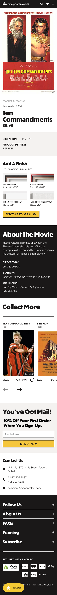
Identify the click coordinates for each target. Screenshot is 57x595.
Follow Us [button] (12, 504)
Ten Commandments (16, 323)
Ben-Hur (42, 323)
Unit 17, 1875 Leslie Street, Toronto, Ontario (28, 469)
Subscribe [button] (12, 542)
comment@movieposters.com (24, 488)
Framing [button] (11, 532)
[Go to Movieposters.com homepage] (16, 3)
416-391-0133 (16, 481)
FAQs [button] (8, 523)
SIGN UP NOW (28, 443)
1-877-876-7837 (17, 477)
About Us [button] (12, 514)
